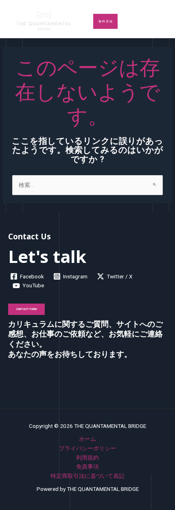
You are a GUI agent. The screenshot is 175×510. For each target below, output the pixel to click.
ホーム (87, 439)
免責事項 (87, 466)
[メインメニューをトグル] (159, 21)
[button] (105, 21)
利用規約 (87, 457)
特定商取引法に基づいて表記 (87, 476)
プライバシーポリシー (87, 448)
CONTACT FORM (26, 309)
